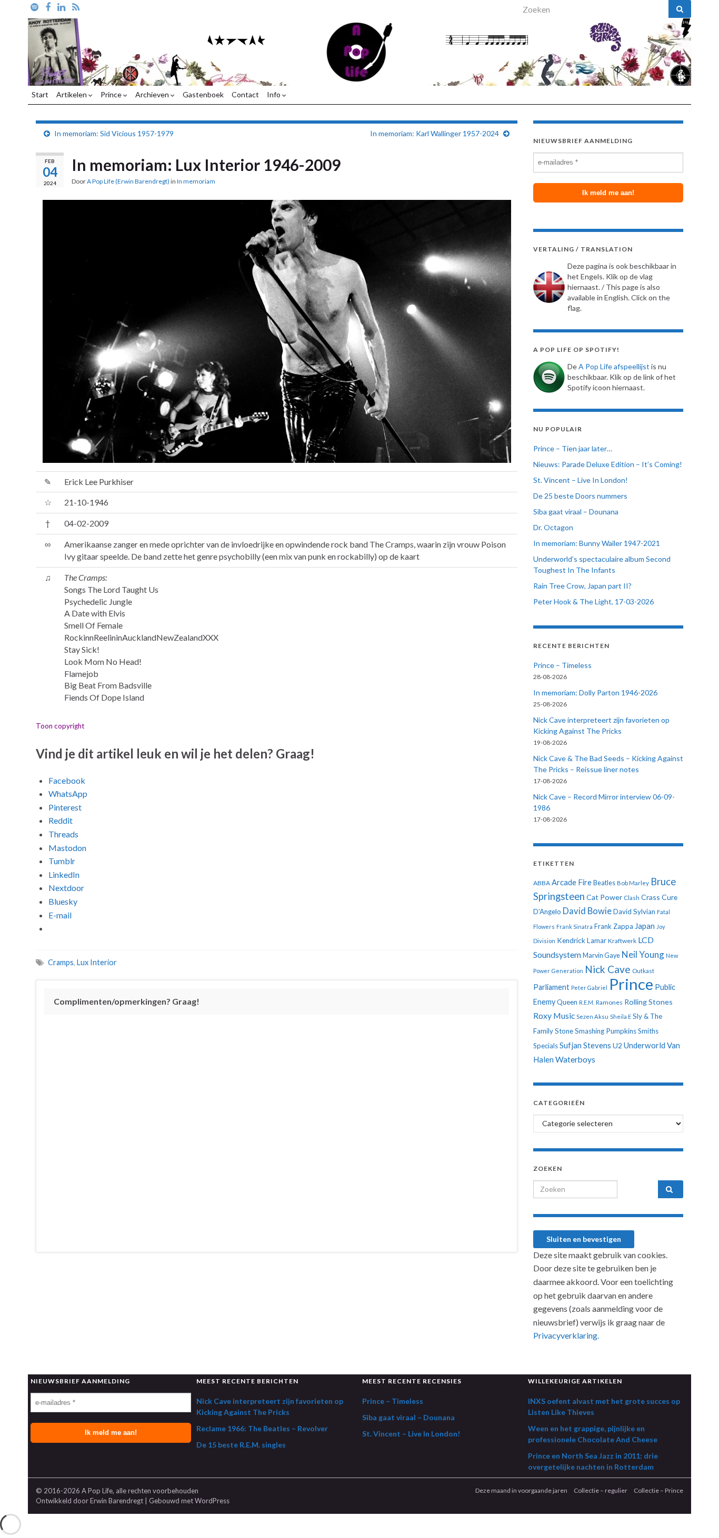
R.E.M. (586, 1002)
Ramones (609, 1002)
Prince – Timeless (562, 665)
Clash (632, 897)
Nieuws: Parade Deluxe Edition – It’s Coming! (607, 464)
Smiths (648, 1031)
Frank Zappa (613, 926)
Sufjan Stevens (585, 1045)
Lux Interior (97, 962)
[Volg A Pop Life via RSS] (75, 6)
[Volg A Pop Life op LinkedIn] (61, 6)
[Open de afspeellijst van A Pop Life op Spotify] (34, 6)
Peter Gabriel (589, 987)
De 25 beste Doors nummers (580, 495)
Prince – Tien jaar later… (572, 448)
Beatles (604, 883)
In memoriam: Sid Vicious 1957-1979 (114, 133)
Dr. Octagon (553, 527)
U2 (617, 1045)
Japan (645, 926)
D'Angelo (547, 911)
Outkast (643, 970)
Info (274, 94)
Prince (112, 94)
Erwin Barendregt (116, 1500)
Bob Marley (633, 882)
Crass (650, 897)
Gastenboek (203, 94)
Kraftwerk (622, 941)
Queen (567, 1002)
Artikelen (72, 94)
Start (40, 94)
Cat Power (604, 897)
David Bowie (587, 911)
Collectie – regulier (600, 1490)
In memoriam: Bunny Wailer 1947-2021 (596, 543)
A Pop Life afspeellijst (614, 366)
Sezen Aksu (592, 1016)
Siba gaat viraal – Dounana (575, 511)
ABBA (541, 883)
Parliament (551, 987)
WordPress (212, 1500)
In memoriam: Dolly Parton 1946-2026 (595, 692)
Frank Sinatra (574, 926)
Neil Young (643, 954)
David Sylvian (634, 911)
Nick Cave (608, 969)
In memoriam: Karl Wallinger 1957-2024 (434, 133)
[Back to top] (695, 1514)
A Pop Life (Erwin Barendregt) (128, 181)
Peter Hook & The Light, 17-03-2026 (593, 601)
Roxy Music (554, 1015)
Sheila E (620, 1016)
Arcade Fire (572, 882)
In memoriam (196, 181)
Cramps (61, 962)
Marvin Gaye (601, 955)
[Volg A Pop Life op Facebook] (48, 6)
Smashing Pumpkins (605, 1031)
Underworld (644, 1045)
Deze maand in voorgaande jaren (521, 1490)
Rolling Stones (648, 1001)
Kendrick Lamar (581, 940)
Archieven (153, 94)
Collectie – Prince (658, 1490)
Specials (545, 1045)
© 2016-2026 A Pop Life (74, 1490)
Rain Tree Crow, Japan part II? (582, 585)
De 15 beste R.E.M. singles (241, 1444)
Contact (245, 94)
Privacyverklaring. (566, 1335)
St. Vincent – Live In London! (580, 479)
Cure (669, 897)
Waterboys (575, 1059)
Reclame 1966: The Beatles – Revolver (262, 1428)
